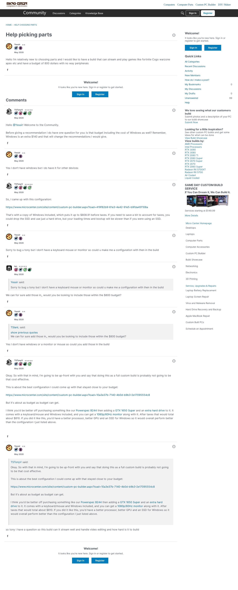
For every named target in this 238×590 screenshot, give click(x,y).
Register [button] (100, 94)
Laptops (190, 234)
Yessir (14, 282)
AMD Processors (193, 144)
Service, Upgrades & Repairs (201, 285)
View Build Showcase (196, 138)
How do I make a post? (197, 79)
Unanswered (208, 98)
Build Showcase (194, 259)
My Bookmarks (208, 84)
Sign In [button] (80, 94)
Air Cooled (190, 175)
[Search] (182, 13)
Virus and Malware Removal (200, 303)
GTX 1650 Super (125, 410)
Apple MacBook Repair (198, 315)
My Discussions (193, 89)
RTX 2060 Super (194, 166)
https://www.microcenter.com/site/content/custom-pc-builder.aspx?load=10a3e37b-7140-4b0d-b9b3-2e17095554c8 (78, 395)
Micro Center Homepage (199, 223)
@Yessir (18, 125)
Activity (189, 70)
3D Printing (192, 278)
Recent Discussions (195, 66)
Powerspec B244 (86, 410)
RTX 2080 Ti (191, 155)
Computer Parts (194, 240)
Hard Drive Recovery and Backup (203, 309)
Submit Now (191, 122)
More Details (191, 215)
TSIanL (15, 327)
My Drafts (208, 93)
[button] (174, 35)
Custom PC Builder (195, 253)
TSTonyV (16, 462)
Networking (192, 266)
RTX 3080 (190, 152)
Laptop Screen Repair (197, 296)
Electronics (191, 272)
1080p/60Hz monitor (109, 414)
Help (187, 102)
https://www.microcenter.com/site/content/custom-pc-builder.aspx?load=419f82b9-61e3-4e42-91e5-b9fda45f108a (77, 207)
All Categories (192, 61)
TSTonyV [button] (18, 110)
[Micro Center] (34, 13)
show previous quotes (24, 332)
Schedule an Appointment (199, 328)
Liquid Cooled (192, 177)
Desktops (191, 227)
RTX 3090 (190, 149)
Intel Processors (193, 146)
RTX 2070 (190, 163)
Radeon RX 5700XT (195, 169)
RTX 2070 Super (193, 161)
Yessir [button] (17, 44)
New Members (192, 75)
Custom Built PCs (195, 322)
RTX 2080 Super (194, 158)
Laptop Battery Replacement (201, 290)
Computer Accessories (198, 246)
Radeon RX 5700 (194, 172)
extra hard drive (155, 410)
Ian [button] (15, 266)
